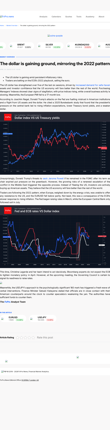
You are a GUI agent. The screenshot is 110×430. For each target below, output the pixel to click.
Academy (90, 16)
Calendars (56, 16)
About (101, 16)
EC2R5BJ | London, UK (30, 380)
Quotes (68, 16)
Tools (78, 16)
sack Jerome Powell (53, 178)
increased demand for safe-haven (93, 85)
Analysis (43, 16)
